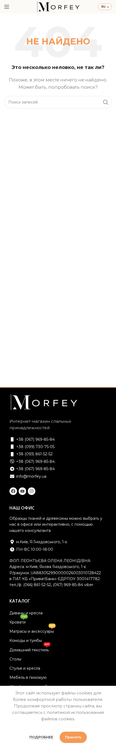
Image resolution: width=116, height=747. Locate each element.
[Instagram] (31, 491)
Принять (73, 737)
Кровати (18, 621)
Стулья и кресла (24, 668)
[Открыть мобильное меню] (6, 6)
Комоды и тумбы (25, 640)
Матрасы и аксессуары (31, 630)
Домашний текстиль (29, 648)
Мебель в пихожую (28, 677)
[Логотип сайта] (58, 6)
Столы (15, 659)
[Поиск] (106, 102)
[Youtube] (22, 491)
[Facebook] (13, 491)
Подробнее (41, 737)
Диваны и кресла (26, 613)
